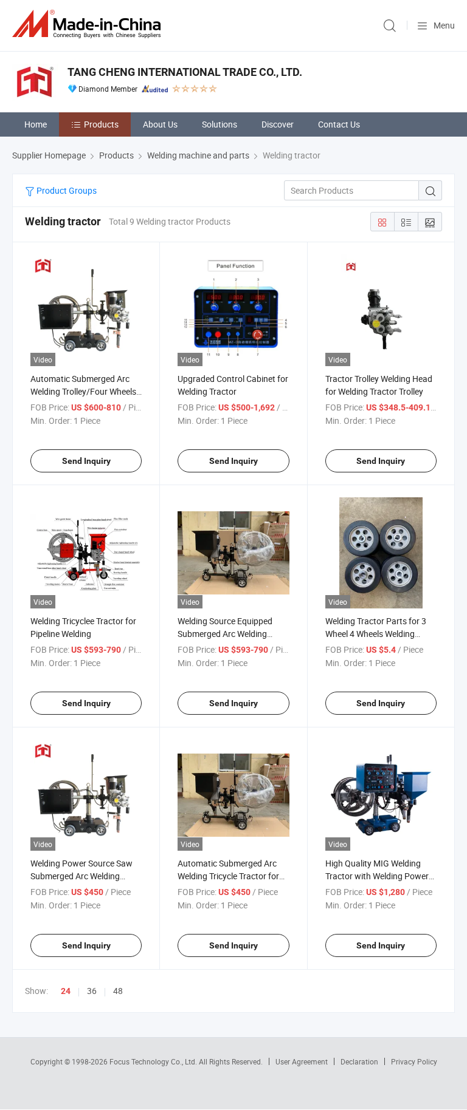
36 (92, 990)
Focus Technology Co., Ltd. (154, 1061)
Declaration (359, 1061)
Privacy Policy (414, 1061)
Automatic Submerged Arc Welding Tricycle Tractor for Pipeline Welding (228, 875)
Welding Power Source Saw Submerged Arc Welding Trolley (81, 875)
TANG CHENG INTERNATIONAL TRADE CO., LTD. (184, 72)
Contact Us (339, 124)
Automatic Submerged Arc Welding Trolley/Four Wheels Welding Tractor (83, 391)
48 (118, 990)
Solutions (219, 124)
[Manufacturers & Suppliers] (88, 24)
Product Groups (66, 190)
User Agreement (301, 1061)
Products (101, 124)
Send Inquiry (86, 461)
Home (35, 124)
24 (66, 991)
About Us (160, 124)
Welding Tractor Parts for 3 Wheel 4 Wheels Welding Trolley (375, 633)
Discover (277, 124)
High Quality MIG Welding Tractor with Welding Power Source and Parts (377, 875)
